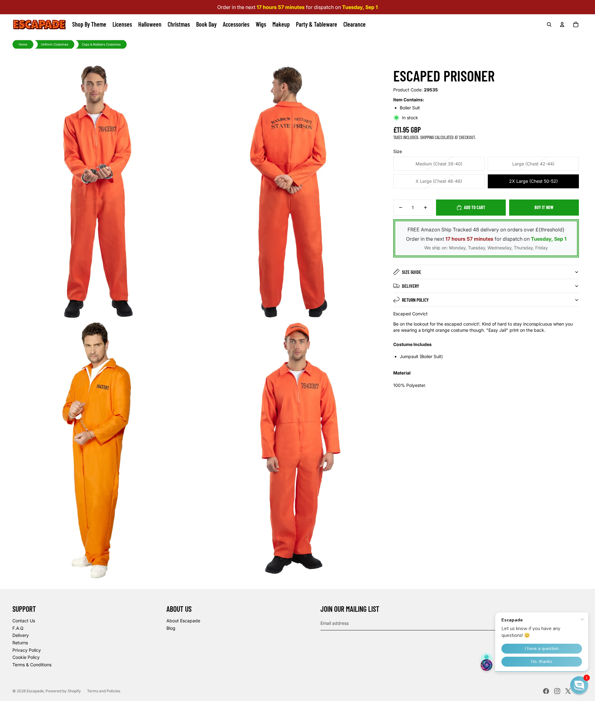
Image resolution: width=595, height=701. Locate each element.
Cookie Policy (26, 657)
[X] (568, 691)
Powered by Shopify (63, 691)
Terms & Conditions (31, 664)
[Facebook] (546, 691)
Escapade (35, 691)
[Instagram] (557, 691)
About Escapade (183, 620)
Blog (170, 628)
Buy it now (544, 207)
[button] (579, 685)
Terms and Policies (103, 691)
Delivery (410, 286)
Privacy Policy (26, 650)
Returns (20, 642)
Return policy (415, 300)
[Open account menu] (562, 24)
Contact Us (23, 620)
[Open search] (549, 24)
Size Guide (411, 272)
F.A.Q (18, 628)
